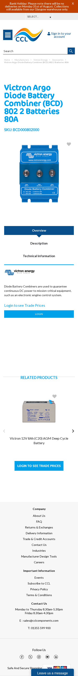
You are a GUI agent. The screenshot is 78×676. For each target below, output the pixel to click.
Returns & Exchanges (39, 527)
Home (7, 60)
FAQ (39, 521)
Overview (39, 230)
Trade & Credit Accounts (39, 539)
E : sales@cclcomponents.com (39, 620)
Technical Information (39, 256)
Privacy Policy (39, 589)
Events (39, 577)
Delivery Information (39, 533)
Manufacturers (22, 60)
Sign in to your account (61, 35)
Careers (39, 562)
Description (39, 243)
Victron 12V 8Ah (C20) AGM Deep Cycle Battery (39, 440)
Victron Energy (40, 60)
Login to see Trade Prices (39, 466)
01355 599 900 (39, 628)
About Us (39, 515)
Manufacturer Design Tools (39, 556)
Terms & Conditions (39, 595)
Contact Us (39, 544)
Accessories (57, 60)
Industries (39, 550)
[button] (71, 51)
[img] (22, 657)
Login (39, 313)
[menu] (7, 35)
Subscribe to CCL (39, 583)
